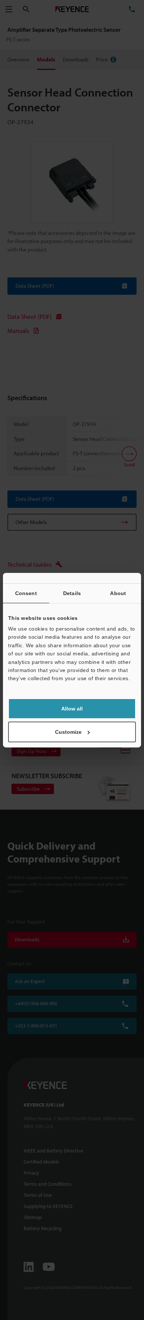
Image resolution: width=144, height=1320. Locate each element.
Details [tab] (72, 593)
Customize (68, 732)
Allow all (72, 709)
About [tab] (118, 593)
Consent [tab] (26, 593)
